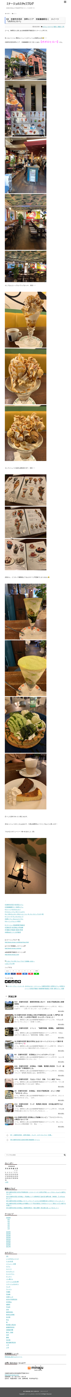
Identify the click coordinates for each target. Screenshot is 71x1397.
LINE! (36, 971)
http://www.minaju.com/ (12, 954)
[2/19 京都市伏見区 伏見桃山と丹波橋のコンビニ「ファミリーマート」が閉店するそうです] (9, 1121)
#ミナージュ (9, 925)
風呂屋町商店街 (11, 1342)
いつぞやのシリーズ (12, 1259)
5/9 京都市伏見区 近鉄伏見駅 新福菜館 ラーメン (25, 1139)
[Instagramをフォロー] (12, 981)
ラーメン (9, 1289)
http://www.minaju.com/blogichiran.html (17, 942)
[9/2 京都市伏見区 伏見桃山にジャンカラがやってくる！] (9, 1058)
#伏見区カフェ (18, 904)
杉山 (7, 1319)
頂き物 (8, 1340)
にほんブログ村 (10, 963)
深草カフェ (57, 988)
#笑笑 (19, 921)
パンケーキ (20, 986)
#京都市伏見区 (9, 904)
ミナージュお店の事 (12, 1281)
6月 (9, 1219)
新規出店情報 (10, 1314)
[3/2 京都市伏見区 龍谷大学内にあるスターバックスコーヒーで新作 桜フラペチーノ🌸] (9, 1045)
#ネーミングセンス (11, 921)
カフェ (45, 26)
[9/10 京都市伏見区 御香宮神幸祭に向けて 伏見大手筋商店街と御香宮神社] (9, 1005)
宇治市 (8, 1307)
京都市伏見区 (45, 986)
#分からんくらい (22, 914)
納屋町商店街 (10, 1327)
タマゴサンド (10, 1271)
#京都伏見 (8, 927)
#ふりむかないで (18, 916)
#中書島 (7, 930)
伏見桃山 (9, 1302)
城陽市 (8, 1304)
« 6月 (6, 1182)
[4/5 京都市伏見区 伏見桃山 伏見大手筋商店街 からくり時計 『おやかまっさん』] (9, 1094)
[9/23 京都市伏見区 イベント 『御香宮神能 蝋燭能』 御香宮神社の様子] (9, 1031)
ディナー (9, 1276)
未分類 (8, 1317)
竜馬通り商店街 (11, 1325)
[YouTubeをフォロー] (16, 981)
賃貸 (62, 988)
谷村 (7, 1335)
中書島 (8, 1292)
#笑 (42, 914)
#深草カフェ (19, 907)
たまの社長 (9, 1261)
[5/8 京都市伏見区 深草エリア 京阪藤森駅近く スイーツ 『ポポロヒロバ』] (24, 974)
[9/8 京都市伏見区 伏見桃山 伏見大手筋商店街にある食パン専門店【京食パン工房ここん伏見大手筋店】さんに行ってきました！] (9, 1018)
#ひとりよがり (20, 912)
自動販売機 (9, 1330)
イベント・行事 (11, 1264)
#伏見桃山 (15, 927)
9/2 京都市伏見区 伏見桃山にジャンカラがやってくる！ (35, 1054)
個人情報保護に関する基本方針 (31, 1391)
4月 (9, 1223)
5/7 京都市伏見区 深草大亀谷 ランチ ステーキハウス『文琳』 (31, 1135)
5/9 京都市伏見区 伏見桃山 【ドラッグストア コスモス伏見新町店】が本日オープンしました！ (35, 1201)
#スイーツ (8, 909)
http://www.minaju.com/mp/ (13, 948)
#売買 (21, 930)
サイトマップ (44, 1391)
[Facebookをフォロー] (9, 981)
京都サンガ (9, 1297)
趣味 (7, 1337)
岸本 (7, 1309)
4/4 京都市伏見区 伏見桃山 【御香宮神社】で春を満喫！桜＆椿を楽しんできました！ (32, 1208)
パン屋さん (9, 1279)
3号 (7, 1256)
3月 (9, 1225)
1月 (9, 1228)
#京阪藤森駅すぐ (10, 907)
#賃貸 (17, 930)
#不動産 (12, 930)
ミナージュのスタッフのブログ (33, 1394)
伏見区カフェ (54, 986)
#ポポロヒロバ (16, 909)
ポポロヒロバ (29, 986)
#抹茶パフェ (9, 919)
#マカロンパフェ (10, 912)
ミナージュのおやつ (12, 1284)
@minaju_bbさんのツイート (13, 1357)
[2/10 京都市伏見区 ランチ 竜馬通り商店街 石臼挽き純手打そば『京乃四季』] (9, 1107)
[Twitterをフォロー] (6, 981)
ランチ (8, 1287)
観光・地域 (57, 26)
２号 (7, 1347)
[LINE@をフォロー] (19, 981)
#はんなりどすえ (18, 919)
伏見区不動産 (33, 988)
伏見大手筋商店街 (11, 1299)
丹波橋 (8, 1294)
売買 (51, 988)
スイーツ (50, 26)
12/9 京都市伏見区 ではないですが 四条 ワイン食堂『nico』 (37, 1079)
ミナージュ (37, 986)
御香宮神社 (9, 1312)
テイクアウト (10, 1274)
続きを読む (61, 1011)
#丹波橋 (20, 927)
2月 (9, 1227)
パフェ (14, 986)
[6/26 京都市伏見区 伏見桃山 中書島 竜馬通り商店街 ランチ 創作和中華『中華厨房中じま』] (9, 1069)
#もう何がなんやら (11, 914)
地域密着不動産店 (44, 988)
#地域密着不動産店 (19, 925)
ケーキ (10, 986)
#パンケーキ (9, 916)
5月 (9, 1221)
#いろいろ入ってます (34, 914)
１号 (62, 26)
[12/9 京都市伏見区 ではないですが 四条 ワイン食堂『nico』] (9, 1083)
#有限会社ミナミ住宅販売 (13, 932)
